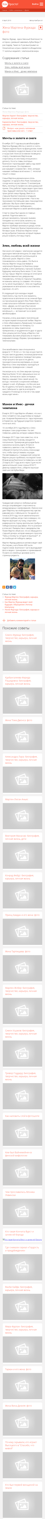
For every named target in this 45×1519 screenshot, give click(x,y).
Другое (27, 10)
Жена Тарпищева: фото (17, 951)
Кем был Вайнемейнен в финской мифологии (18, 1154)
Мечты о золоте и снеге (16, 63)
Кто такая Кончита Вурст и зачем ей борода (19, 1233)
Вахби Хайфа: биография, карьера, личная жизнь (18, 1288)
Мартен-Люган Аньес (16, 799)
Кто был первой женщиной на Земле (21, 1486)
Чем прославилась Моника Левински (20, 1193)
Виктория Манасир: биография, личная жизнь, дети (22, 837)
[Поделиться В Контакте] (7, 587)
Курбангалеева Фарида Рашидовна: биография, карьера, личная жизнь (18, 680)
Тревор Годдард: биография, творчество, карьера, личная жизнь (21, 1076)
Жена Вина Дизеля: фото (18, 1405)
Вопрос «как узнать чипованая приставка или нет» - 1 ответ (21, 129)
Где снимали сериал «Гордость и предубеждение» (22, 1249)
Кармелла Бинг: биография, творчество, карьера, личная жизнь (20, 123)
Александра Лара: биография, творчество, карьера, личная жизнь (21, 759)
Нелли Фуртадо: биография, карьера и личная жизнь (22, 610)
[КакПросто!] (10, 4)
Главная (4, 10)
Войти (35, 4)
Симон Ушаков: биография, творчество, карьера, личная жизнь (21, 1033)
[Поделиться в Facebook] (11, 587)
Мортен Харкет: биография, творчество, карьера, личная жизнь (20, 116)
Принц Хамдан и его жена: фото (22, 915)
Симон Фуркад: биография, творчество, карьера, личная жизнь (21, 638)
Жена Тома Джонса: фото (18, 720)
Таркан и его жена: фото (18, 1369)
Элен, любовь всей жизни (17, 67)
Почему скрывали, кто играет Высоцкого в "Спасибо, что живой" (21, 1445)
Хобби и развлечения (15, 10)
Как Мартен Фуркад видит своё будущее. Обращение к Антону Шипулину (18, 604)
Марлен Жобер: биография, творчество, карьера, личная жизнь (21, 991)
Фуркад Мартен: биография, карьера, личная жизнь (21, 598)
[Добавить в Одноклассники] (3, 587)
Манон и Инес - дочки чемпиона (21, 71)
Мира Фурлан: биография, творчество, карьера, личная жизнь (21, 1329)
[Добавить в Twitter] (14, 587)
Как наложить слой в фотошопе (22, 1115)
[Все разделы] (41, 4)
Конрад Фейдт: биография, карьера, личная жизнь (19, 877)
